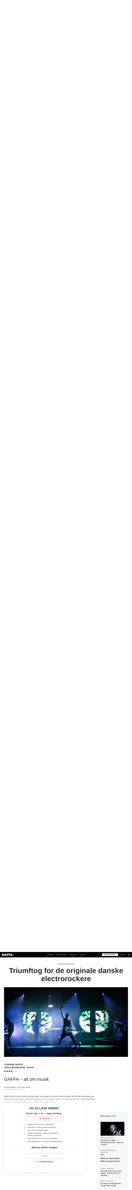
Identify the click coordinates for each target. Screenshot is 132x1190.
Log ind (122, 954)
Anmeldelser (61, 954)
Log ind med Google (45, 1161)
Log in (44, 1156)
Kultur (82, 954)
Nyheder (50, 954)
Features (73, 954)
